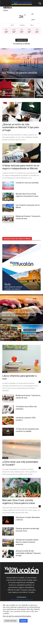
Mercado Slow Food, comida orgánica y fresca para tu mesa (18, 502)
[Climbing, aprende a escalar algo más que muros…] (8, 531)
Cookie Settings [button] (10, 621)
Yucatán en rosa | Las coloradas (27, 183)
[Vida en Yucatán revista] (21, 3)
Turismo (5, 69)
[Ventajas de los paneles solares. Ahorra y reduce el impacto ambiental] (8, 543)
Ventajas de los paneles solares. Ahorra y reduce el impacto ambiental (27, 542)
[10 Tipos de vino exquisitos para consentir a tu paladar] (8, 432)
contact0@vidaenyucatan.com (21, 599)
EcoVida (5, 120)
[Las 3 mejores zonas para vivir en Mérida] (8, 208)
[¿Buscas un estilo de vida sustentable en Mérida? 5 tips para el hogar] (21, 111)
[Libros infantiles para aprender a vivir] (21, 359)
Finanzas (5, 161)
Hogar (5, 372)
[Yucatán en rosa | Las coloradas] (8, 186)
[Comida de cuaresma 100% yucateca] (8, 421)
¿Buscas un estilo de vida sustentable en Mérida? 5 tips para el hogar (20, 127)
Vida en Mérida (7, 90)
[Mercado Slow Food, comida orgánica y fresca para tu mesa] (8, 197)
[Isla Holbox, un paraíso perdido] (21, 63)
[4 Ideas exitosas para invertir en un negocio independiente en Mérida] (21, 153)
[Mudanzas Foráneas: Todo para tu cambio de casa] (8, 219)
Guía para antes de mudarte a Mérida (17, 239)
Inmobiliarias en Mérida (21, 44)
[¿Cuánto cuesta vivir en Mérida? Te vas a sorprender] (17, 88)
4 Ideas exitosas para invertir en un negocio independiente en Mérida (20, 167)
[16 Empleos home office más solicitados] (8, 409)
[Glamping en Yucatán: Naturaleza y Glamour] (8, 520)
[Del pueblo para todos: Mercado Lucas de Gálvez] (10, 333)
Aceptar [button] (23, 621)
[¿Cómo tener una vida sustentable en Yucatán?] (21, 449)
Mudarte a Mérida (29, 330)
